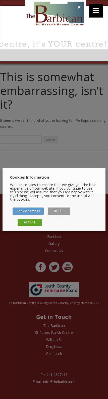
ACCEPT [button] (29, 222)
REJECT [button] (59, 211)
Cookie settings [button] (28, 211)
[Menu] (96, 11)
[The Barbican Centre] (55, 14)
